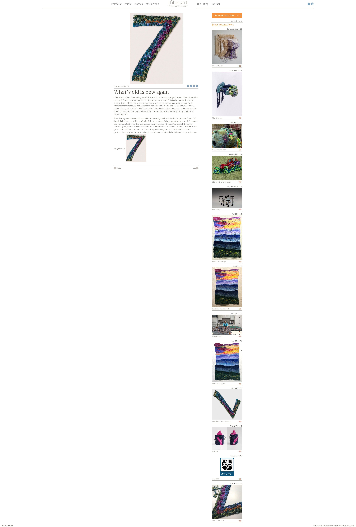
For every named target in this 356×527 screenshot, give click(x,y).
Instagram (312, 3)
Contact (215, 4)
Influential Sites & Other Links (227, 15)
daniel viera (350, 525)
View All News (236, 21)
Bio (199, 4)
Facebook (309, 3)
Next (194, 168)
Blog (206, 4)
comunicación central (329, 525)
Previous (119, 168)
